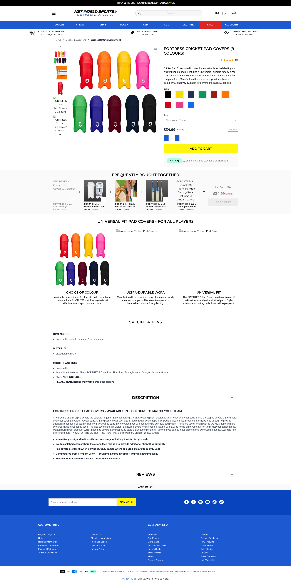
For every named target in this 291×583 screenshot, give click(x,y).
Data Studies (207, 549)
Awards (204, 534)
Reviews (145, 474)
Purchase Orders (99, 542)
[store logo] (95, 11)
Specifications (145, 322)
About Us (152, 534)
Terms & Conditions (47, 552)
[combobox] (168, 13)
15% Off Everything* (147, 3)
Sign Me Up (126, 502)
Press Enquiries (208, 556)
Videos (151, 556)
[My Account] (225, 13)
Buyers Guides (155, 549)
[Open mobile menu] (54, 13)
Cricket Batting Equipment (106, 40)
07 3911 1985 (129, 578)
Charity (204, 552)
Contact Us (96, 534)
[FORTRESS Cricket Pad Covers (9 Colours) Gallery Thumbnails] (60, 90)
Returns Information (47, 542)
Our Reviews (154, 538)
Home (58, 40)
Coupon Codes (98, 545)
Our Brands (153, 542)
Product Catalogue (210, 538)
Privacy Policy (97, 549)
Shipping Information (101, 538)
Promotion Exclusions (48, 545)
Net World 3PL (208, 560)
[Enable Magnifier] (156, 49)
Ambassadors (154, 552)
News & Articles (155, 560)
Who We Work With (157, 545)
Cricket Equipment (76, 40)
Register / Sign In (46, 534)
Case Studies (207, 545)
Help (217, 13)
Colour (166, 89)
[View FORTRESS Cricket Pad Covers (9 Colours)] (60, 57)
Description (145, 397)
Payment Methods (47, 549)
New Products (207, 542)
